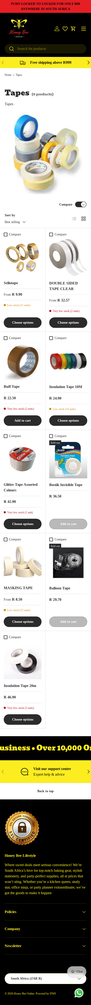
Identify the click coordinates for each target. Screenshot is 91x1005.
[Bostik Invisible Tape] (68, 459)
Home (8, 75)
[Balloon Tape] (68, 563)
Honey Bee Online (24, 993)
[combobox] (45, 48)
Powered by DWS (46, 993)
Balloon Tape (59, 588)
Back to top (45, 791)
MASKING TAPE (18, 588)
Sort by (10, 215)
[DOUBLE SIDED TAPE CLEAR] (68, 258)
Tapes (19, 75)
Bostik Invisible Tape (65, 485)
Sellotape (11, 283)
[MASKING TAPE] (23, 562)
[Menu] (83, 29)
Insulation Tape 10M (65, 387)
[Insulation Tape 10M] (68, 361)
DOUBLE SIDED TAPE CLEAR (63, 286)
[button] (73, 29)
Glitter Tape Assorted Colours (21, 487)
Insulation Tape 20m (20, 686)
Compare (65, 204)
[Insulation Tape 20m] (23, 660)
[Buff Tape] (23, 361)
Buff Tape (12, 387)
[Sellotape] (23, 258)
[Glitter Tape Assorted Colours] (23, 459)
